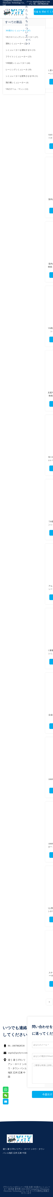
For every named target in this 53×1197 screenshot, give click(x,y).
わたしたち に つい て (26, 21)
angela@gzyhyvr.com (17, 1053)
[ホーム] (14, 12)
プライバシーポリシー (13, 1187)
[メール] (9, 1104)
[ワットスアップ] (9, 1091)
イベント (28, 41)
